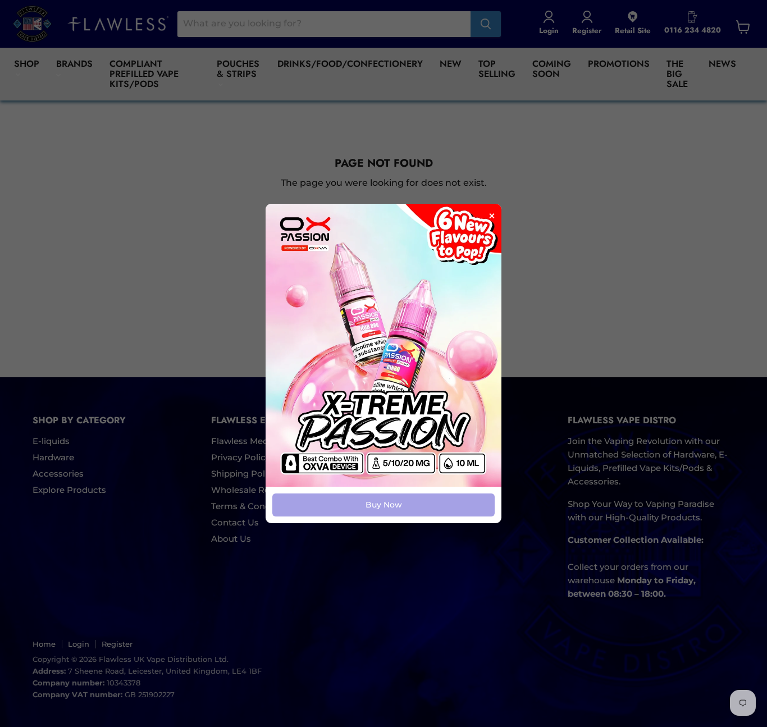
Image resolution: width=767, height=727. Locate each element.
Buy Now (384, 505)
